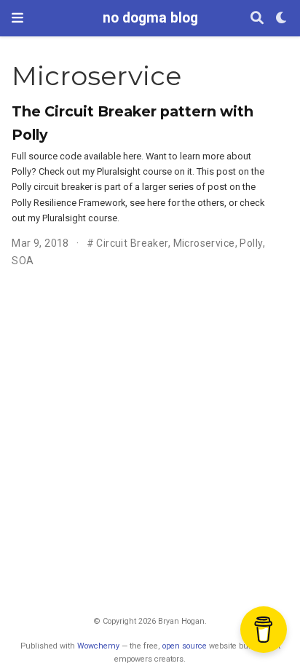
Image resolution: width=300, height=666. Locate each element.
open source (184, 646)
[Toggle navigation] (17, 18)
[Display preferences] (281, 18)
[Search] (257, 18)
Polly (251, 243)
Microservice (204, 243)
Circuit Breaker (131, 243)
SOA (22, 260)
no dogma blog (150, 17)
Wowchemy (98, 646)
